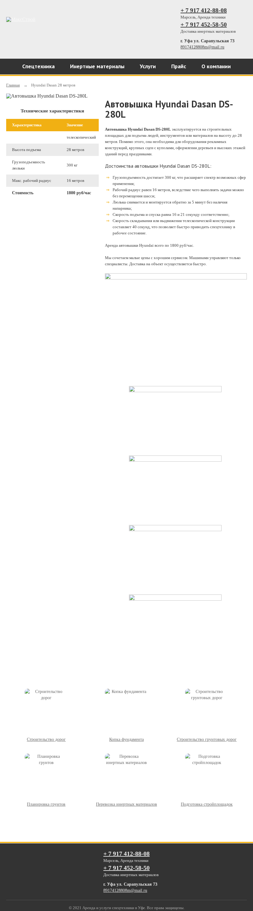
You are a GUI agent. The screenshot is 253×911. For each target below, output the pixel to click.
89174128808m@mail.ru (202, 47)
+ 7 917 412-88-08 (203, 10)
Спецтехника (38, 66)
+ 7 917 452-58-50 (203, 24)
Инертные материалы (97, 66)
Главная (13, 85)
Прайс (178, 66)
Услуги (148, 66)
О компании (216, 66)
